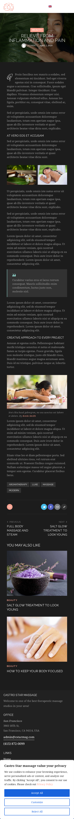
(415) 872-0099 (14, 744)
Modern (14, 490)
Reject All (37, 811)
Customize (37, 802)
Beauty (37, 30)
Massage (48, 484)
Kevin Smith (29, 415)
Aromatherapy (18, 484)
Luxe (35, 484)
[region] (37, 789)
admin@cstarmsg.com (18, 737)
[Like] (10, 507)
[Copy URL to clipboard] (64, 507)
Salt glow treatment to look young (33, 607)
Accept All (37, 793)
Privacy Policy (45, 784)
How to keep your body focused (35, 671)
